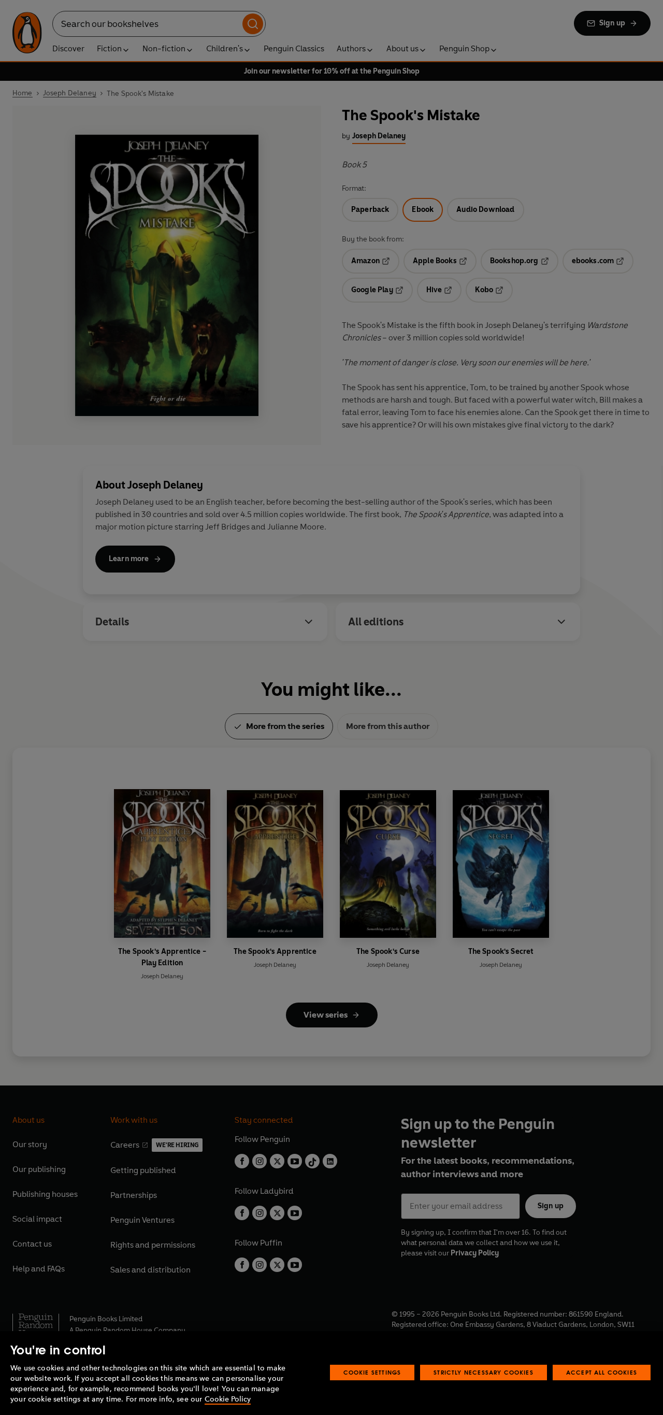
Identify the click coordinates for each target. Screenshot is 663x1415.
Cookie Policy (228, 1399)
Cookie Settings (372, 1372)
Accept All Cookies (601, 1372)
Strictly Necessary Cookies (484, 1372)
